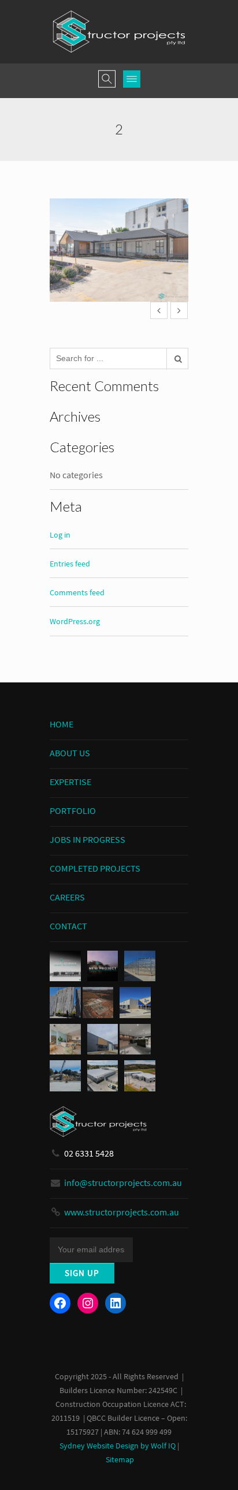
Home (61, 724)
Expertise (70, 781)
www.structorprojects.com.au (121, 1212)
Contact (68, 926)
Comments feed (77, 592)
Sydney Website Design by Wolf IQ (118, 1446)
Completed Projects (95, 868)
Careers (67, 897)
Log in (60, 535)
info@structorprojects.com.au (123, 1182)
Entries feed (70, 563)
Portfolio (73, 810)
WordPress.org (75, 621)
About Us (70, 753)
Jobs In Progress (87, 839)
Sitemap (120, 1460)
